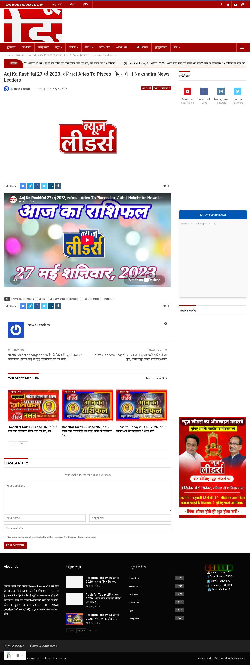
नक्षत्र (156, 88)
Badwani (30, 299)
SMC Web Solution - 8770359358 (48, 658)
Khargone (108, 299)
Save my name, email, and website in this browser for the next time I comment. (51, 537)
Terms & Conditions (43, 645)
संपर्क (72, 4)
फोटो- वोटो (104, 47)
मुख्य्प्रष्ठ (11, 47)
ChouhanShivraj (57, 299)
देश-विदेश (26, 47)
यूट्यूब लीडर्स (161, 47)
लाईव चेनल (166, 88)
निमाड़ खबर (43, 47)
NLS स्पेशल (142, 47)
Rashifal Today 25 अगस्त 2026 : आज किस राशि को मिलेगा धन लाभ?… (103, 598)
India (86, 299)
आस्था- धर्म (121, 47)
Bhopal (42, 299)
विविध (87, 47)
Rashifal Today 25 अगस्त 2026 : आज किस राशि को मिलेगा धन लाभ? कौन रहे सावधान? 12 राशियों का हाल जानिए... (151, 63)
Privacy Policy (14, 645)
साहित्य (72, 47)
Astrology (17, 299)
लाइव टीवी (57, 4)
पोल (175, 47)
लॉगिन (86, 4)
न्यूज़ (57, 47)
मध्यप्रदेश (133, 586)
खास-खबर (133, 594)
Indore (96, 299)
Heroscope (74, 299)
